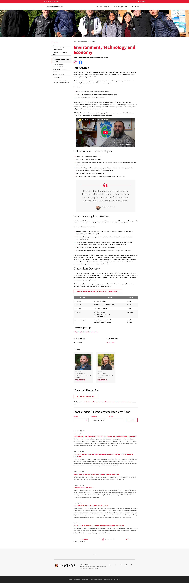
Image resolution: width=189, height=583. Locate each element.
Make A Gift (142, 1)
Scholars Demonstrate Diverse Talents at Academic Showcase (99, 525)
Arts (54, 45)
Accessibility (77, 579)
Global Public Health (58, 64)
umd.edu (70, 579)
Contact (94, 554)
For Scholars (136, 6)
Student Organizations (121, 6)
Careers (119, 579)
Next (128, 539)
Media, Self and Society (58, 74)
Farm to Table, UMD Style (84, 488)
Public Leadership (57, 77)
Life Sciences (56, 72)
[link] (83, 367)
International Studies (58, 66)
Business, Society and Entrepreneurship (58, 48)
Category (94, 416)
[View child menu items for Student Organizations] (129, 7)
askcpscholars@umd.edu (92, 568)
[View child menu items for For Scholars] (141, 7)
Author (111, 416)
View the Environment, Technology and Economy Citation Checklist (97, 291)
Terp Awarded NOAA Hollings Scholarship (91, 505)
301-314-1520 (110, 343)
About (97, 6)
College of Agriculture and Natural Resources (86, 332)
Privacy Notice (85, 579)
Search (76, 416)
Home (75, 41)
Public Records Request (109, 579)
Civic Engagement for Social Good (60, 53)
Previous (85, 539)
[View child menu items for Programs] (111, 7)
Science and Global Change (59, 80)
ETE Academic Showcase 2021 (85, 396)
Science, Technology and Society (61, 82)
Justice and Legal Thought (59, 69)
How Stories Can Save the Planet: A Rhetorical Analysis (96, 474)
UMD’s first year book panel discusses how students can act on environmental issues (107, 402)
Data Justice (56, 57)
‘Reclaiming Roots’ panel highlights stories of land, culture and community (105, 436)
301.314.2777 (82, 568)
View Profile (80, 380)
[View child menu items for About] (101, 7)
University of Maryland (51, 1)
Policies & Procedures (96, 579)
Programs (107, 6)
